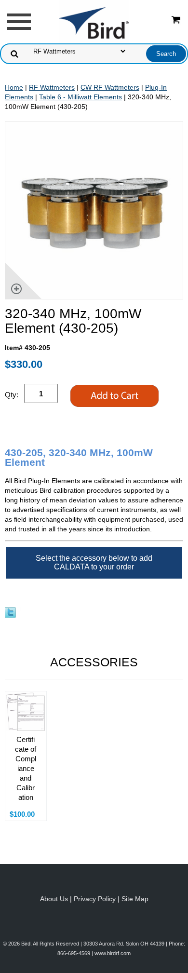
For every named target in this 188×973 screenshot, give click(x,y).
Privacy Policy (95, 899)
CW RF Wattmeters (110, 87)
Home (14, 87)
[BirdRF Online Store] (94, 21)
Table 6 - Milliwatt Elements (80, 97)
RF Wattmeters (52, 87)
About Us (54, 899)
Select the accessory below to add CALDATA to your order (94, 562)
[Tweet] (10, 616)
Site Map (134, 899)
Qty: (11, 395)
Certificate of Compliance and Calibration (25, 768)
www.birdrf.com (112, 953)
